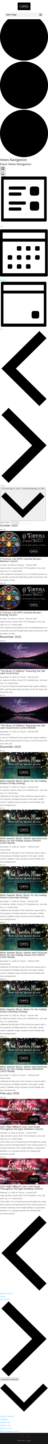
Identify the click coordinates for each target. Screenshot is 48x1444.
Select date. (5, 522)
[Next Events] (24, 482)
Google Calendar (7, 1416)
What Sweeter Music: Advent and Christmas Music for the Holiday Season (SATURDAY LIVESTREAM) (23, 955)
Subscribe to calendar (9, 1379)
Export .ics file (6, 1428)
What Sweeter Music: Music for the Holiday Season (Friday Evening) (23, 782)
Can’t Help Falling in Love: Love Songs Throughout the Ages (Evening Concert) (21, 1187)
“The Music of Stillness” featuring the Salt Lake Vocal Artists (22, 672)
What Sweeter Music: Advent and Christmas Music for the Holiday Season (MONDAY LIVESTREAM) (23, 1069)
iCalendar (4, 1419)
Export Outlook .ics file (9, 1431)
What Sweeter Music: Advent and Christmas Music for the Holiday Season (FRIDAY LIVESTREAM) (23, 840)
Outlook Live (5, 1425)
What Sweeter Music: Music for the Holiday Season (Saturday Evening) (23, 896)
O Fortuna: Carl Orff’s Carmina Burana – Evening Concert (21, 613)
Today (2, 485)
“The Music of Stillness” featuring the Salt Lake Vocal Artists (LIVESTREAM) (22, 726)
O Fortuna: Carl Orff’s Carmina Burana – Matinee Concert (21, 560)
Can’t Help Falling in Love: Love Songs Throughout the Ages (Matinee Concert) (21, 1127)
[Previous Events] (24, 406)
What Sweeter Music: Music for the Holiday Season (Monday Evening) (23, 1010)
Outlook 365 (5, 1422)
